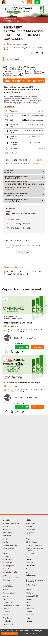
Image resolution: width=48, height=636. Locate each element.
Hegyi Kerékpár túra (34, 545)
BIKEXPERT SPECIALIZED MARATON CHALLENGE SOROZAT (22, 273)
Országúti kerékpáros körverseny (34, 581)
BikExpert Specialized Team (23, 213)
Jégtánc (6, 556)
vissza (10, 9)
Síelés (5, 590)
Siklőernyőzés (9, 593)
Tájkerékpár (8, 602)
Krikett (6, 569)
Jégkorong (30, 553)
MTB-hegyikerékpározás (11, 576)
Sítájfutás (29, 593)
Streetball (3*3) (32, 596)
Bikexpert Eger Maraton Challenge (22, 382)
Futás (5, 542)
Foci (5, 539)
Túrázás (29, 612)
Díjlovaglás (7, 533)
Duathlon (7, 536)
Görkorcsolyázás (10, 545)
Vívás (28, 618)
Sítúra (5, 596)
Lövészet (29, 572)
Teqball (6, 609)
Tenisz (28, 605)
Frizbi (28, 539)
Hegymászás (8, 548)
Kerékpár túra (8, 562)
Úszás (5, 615)
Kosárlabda (30, 566)
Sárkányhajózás (32, 585)
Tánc (28, 602)
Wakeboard (8, 624)
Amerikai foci (31, 523)
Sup (4, 599)
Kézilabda (29, 562)
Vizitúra (29, 621)
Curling (6, 529)
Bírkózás (6, 526)
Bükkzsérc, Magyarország (32, 116)
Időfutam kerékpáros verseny (34, 549)
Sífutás (28, 590)
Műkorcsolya (31, 575)
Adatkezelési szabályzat (33, 631)
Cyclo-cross (30, 529)
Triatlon (6, 612)
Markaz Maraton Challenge (18, 323)
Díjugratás (30, 533)
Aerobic (6, 520)
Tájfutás (29, 599)
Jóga (27, 556)
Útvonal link (9, 106)
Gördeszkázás (31, 542)
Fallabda (29, 536)
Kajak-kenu (8, 559)
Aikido (28, 520)
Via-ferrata (30, 615)
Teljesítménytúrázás (11, 605)
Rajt (11, 116)
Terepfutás (30, 609)
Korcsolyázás (8, 566)
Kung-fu (29, 569)
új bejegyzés (24, 252)
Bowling (29, 526)
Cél (11, 120)
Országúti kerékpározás (8, 586)
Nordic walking (9, 580)
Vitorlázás (7, 618)
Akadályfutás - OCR (11, 523)
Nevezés (20, 347)
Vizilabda (7, 621)
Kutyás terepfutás (10, 572)
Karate (28, 559)
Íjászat (6, 553)
